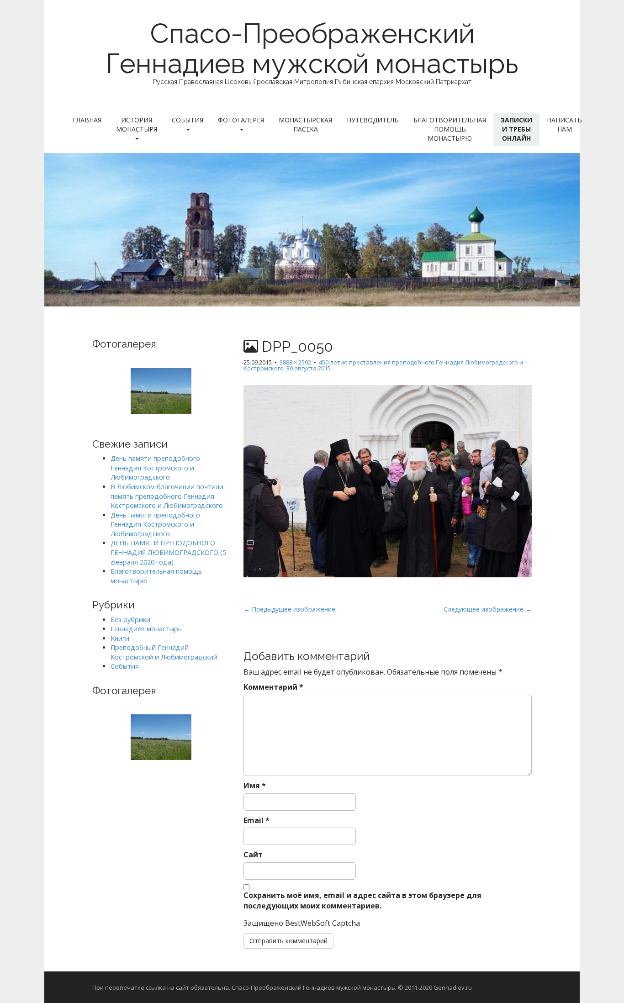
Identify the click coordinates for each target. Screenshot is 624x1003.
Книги (120, 638)
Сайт (253, 855)
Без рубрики (130, 619)
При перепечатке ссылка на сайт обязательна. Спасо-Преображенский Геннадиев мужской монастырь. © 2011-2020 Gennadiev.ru (282, 987)
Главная (87, 120)
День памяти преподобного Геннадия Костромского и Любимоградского (155, 467)
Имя (254, 786)
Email (256, 820)
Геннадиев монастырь (146, 628)
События (187, 120)
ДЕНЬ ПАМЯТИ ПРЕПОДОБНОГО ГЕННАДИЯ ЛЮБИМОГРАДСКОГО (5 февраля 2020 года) (168, 552)
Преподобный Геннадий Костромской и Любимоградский (164, 652)
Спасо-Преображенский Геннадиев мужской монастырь (312, 48)
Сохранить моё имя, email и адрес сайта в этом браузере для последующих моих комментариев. (362, 900)
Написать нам (564, 124)
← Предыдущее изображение (289, 609)
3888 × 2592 (295, 362)
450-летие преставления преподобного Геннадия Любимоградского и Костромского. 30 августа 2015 (383, 365)
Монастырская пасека (305, 124)
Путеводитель (373, 120)
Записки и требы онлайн (516, 129)
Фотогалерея (241, 120)
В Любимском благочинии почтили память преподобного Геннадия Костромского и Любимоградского (167, 496)
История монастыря (136, 124)
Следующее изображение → (488, 609)
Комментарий (273, 687)
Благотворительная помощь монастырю (449, 129)
